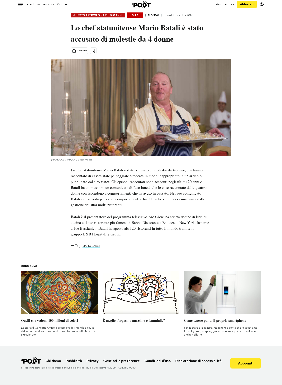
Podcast (48, 4)
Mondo (153, 15)
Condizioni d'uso (157, 361)
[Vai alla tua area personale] (262, 4)
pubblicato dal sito (90, 181)
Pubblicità (74, 361)
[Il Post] (141, 4)
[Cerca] (58, 4)
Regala (229, 4)
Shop (219, 4)
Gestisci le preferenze (121, 361)
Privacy (93, 361)
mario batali (91, 246)
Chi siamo (53, 361)
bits (135, 15)
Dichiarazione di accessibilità (198, 361)
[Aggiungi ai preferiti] (93, 51)
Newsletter (33, 4)
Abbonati (247, 4)
